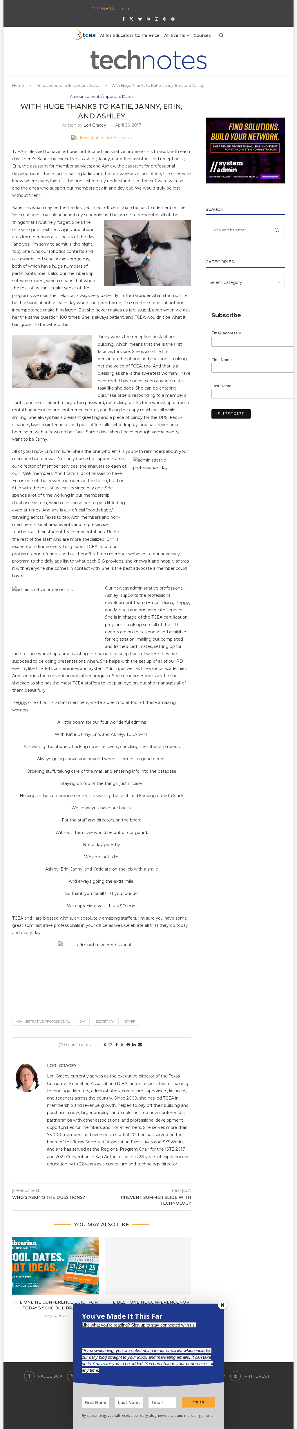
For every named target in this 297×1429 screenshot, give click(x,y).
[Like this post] (110, 1044)
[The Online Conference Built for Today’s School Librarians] (55, 1266)
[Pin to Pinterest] (128, 1044)
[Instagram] (156, 19)
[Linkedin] (148, 19)
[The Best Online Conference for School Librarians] (148, 1266)
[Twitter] (131, 19)
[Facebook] (123, 19)
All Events (174, 35)
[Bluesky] (140, 19)
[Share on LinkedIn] (134, 1044)
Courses (202, 35)
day (82, 1021)
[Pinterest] (164, 19)
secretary (105, 1021)
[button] (122, 9)
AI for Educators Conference (130, 35)
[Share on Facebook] (116, 1044)
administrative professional (43, 1021)
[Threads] (173, 19)
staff (130, 1021)
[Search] (221, 35)
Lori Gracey (95, 125)
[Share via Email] (140, 1044)
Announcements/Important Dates (68, 85)
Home (18, 85)
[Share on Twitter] (122, 1044)
